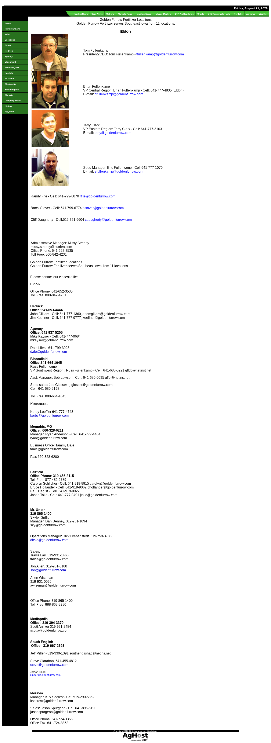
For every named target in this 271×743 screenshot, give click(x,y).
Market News (81, 14)
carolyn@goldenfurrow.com (110, 483)
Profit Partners (12, 29)
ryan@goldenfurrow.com (48, 438)
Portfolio (238, 14)
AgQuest (9, 111)
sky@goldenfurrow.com (47, 525)
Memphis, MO (12, 67)
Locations (10, 40)
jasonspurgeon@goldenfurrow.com (56, 712)
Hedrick (9, 51)
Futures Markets (163, 14)
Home (8, 23)
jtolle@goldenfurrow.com (98, 495)
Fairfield (9, 73)
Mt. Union (9, 78)
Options (110, 14)
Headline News (143, 14)
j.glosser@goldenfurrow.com (91, 385)
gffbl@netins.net (117, 377)
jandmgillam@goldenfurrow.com (106, 314)
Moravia (9, 95)
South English (12, 89)
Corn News (97, 14)
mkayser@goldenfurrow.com (51, 340)
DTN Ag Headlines (184, 14)
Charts (200, 14)
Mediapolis (10, 84)
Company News (13, 100)
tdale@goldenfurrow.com (49, 449)
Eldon (8, 45)
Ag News (250, 14)
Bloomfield (10, 62)
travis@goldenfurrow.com (49, 559)
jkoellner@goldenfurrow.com (103, 317)
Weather (263, 14)
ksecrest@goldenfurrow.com (51, 701)
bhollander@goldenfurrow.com (110, 487)
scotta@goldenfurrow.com (49, 630)
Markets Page (125, 14)
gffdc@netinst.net (138, 370)
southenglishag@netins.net (90, 653)
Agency (9, 56)
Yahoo (8, 34)
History (8, 106)
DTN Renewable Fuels (219, 14)
